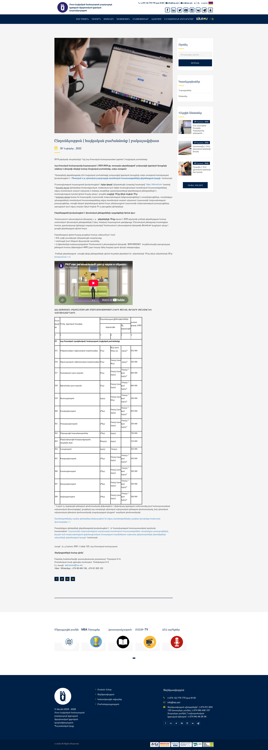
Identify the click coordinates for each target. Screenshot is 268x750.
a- (195, 3)
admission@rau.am (74, 565)
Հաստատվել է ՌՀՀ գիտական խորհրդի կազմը (202, 149)
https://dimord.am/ (154, 184)
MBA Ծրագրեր (90, 629)
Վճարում (156, 18)
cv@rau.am (187, 3)
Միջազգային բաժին (66, 629)
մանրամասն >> (62, 256)
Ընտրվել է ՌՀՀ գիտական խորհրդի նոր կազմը (202, 169)
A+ (199, 3)
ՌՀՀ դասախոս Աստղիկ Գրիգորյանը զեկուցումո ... (199, 129)
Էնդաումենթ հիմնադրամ (178, 18)
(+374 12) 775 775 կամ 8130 (152, 3)
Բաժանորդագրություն (108, 704)
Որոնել (195, 62)
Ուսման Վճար (104, 689)
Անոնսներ (183, 96)
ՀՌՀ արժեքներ (171, 629)
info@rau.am (173, 3)
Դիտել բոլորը (195, 185)
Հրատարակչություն (120, 629)
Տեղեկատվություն (105, 694)
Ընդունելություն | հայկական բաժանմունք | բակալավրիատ (106, 140)
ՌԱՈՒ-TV (141, 629)
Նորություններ (185, 90)
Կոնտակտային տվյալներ (109, 699)
